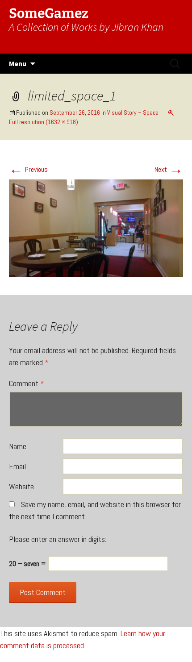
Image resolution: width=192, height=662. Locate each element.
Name (17, 446)
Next (168, 169)
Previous (28, 169)
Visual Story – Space (133, 112)
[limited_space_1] (96, 228)
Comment (26, 383)
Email (17, 466)
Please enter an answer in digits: (57, 539)
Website (21, 486)
